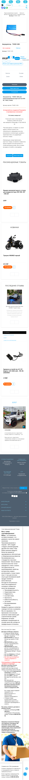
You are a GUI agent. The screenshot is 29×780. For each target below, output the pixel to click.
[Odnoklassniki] (14, 496)
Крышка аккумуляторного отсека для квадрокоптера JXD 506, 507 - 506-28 (14, 192)
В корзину (8, 207)
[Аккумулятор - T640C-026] (14, 30)
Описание (14, 84)
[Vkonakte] (12, 496)
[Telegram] (4, 8)
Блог (14, 402)
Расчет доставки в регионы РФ (12, 63)
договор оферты (18, 491)
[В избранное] (4, 61)
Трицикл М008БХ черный (11, 255)
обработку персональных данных (17, 492)
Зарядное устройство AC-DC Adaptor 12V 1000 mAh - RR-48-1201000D (13, 371)
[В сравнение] (8, 61)
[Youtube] (16, 496)
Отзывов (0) (14, 92)
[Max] (2, 8)
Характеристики (14, 88)
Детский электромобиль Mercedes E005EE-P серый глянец (14, 307)
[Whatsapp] (7, 8)
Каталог (9, 5)
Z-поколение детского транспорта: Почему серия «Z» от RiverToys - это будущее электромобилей (14, 433)
